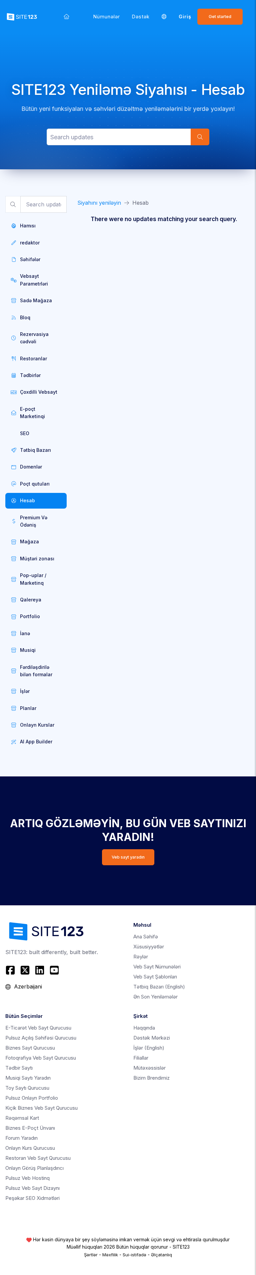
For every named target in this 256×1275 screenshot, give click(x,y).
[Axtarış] (200, 137)
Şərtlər (91, 1254)
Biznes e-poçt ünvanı (30, 1128)
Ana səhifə (145, 936)
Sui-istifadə (134, 1254)
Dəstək (141, 16)
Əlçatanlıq (161, 1254)
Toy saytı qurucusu (27, 1088)
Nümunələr (106, 16)
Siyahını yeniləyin (99, 202)
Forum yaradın (21, 1138)
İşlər (148, 1048)
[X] (25, 970)
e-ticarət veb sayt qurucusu (38, 1028)
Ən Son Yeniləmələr (155, 996)
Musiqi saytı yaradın (28, 1078)
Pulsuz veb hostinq (27, 1178)
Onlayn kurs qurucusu (30, 1148)
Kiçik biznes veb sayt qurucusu (41, 1108)
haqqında (144, 1028)
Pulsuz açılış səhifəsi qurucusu (40, 1038)
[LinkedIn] (39, 970)
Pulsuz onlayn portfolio (31, 1098)
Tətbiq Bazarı (159, 986)
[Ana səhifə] (66, 16)
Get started (220, 16)
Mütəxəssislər (149, 1068)
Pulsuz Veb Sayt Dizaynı (32, 1188)
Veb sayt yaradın (128, 857)
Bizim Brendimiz (151, 1078)
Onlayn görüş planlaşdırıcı (34, 1168)
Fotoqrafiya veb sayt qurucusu (40, 1058)
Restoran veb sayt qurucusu (38, 1158)
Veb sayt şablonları (155, 976)
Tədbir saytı (19, 1068)
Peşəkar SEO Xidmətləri (32, 1198)
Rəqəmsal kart (22, 1118)
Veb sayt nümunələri (157, 966)
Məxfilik (110, 1254)
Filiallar (140, 1058)
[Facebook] (11, 970)
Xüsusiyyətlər (148, 946)
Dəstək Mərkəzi (151, 1038)
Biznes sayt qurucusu (30, 1048)
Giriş (185, 16)
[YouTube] (54, 970)
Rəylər (140, 956)
